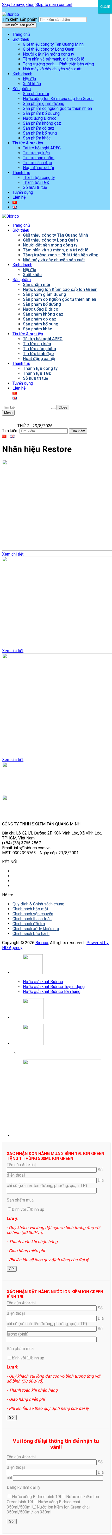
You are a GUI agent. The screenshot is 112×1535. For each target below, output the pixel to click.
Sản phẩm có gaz (38, 128)
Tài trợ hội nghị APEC (42, 147)
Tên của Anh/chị (21, 1164)
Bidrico (41, 942)
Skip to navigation (18, 4)
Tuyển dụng (23, 192)
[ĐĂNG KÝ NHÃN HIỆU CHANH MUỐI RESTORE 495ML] (56, 705)
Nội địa (29, 78)
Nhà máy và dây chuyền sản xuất (52, 68)
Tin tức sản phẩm (38, 157)
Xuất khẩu (32, 83)
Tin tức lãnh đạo (37, 162)
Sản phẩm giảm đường (43, 103)
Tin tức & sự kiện (28, 143)
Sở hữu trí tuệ (35, 187)
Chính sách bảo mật (30, 908)
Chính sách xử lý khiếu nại (36, 928)
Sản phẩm (22, 88)
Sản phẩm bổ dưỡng (41, 113)
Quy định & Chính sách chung (38, 904)
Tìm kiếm (10, 430)
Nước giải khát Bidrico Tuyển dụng (54, 986)
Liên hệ (19, 197)
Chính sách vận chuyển (33, 913)
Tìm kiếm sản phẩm (20, 19)
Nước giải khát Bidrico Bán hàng (51, 991)
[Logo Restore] (56, 506)
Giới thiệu (21, 39)
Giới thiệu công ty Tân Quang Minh (53, 44)
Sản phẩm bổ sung (40, 133)
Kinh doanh (22, 73)
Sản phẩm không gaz (42, 123)
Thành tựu (21, 172)
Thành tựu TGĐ (36, 182)
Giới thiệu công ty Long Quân (48, 49)
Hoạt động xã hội (38, 167)
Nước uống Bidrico (40, 118)
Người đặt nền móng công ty (48, 54)
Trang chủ (21, 34)
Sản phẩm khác (37, 138)
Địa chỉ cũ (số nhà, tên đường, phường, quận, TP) (55, 1183)
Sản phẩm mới (36, 93)
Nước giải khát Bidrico (43, 981)
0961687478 (32, 1052)
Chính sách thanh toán (32, 918)
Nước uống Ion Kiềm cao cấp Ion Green (58, 98)
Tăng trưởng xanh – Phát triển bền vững (58, 64)
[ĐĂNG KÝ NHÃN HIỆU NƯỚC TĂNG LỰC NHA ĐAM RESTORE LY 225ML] (56, 602)
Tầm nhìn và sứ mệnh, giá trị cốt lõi (54, 59)
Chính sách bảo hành (31, 933)
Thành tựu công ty (39, 177)
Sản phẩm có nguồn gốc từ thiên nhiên (57, 108)
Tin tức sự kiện (36, 152)
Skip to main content (53, 4)
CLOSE (105, 7)
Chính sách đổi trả (29, 923)
